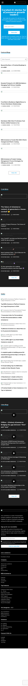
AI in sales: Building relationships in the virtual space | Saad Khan (13, 486)
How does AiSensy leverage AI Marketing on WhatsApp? (13, 458)
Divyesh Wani (5, 214)
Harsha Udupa (6, 71)
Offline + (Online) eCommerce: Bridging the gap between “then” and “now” (13, 424)
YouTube (3, 642)
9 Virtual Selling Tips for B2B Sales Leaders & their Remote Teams (11, 367)
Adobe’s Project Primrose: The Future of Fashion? (13, 225)
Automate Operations (6, 598)
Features (3, 577)
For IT (2, 630)
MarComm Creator (5, 593)
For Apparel (4, 625)
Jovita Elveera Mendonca (9, 430)
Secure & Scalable (5, 602)
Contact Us (3, 565)
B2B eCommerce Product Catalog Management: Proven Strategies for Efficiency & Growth (12, 161)
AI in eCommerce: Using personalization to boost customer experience (13, 472)
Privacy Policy (4, 570)
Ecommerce (4, 616)
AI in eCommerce (5, 611)
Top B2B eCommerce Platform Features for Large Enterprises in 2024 (13, 305)
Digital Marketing (5, 615)
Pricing (2, 582)
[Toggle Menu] (3, 2)
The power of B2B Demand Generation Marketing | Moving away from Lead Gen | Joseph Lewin (13, 443)
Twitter (3, 639)
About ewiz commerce (6, 564)
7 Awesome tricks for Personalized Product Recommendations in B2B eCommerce (11, 317)
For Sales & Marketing (6, 627)
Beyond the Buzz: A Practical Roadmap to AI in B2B (13, 66)
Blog (2, 569)
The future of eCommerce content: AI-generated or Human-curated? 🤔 (13, 209)
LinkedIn (3, 637)
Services (3, 579)
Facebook (3, 640)
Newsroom (3, 567)
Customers (3, 581)
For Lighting (4, 623)
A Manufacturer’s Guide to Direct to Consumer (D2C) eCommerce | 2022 (12, 378)
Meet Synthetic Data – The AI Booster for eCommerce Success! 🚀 (13, 253)
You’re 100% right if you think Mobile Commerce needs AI (12, 341)
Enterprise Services (5, 601)
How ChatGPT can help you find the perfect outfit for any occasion (14, 239)
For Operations (4, 628)
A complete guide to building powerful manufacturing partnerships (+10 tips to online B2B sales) (13, 354)
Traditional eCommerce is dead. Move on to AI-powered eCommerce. (13, 330)
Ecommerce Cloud (5, 557)
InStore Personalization (6, 594)
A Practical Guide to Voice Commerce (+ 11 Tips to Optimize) (14, 389)
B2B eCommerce (5, 613)
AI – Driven (3, 591)
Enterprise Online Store (7, 589)
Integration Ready (5, 599)
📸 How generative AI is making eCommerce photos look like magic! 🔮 (12, 267)
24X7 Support (4, 596)
